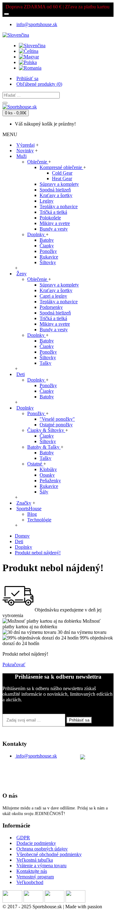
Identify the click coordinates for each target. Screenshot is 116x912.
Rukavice (49, 256)
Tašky (45, 363)
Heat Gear (62, 178)
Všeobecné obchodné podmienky (49, 854)
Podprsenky (51, 307)
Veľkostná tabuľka (34, 860)
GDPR (23, 837)
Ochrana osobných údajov (42, 848)
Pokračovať (13, 664)
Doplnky (36, 234)
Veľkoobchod (29, 882)
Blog (32, 514)
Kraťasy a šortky (56, 195)
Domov (22, 535)
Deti (19, 541)
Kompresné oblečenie (61, 167)
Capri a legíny (53, 296)
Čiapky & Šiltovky (46, 430)
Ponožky (48, 251)
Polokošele (50, 217)
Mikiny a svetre (55, 223)
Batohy (47, 240)
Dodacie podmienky (36, 843)
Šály (44, 491)
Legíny (47, 201)
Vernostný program (35, 876)
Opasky (47, 475)
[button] (15, 33)
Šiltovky (48, 262)
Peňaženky (50, 480)
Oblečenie (37, 161)
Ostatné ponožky (56, 424)
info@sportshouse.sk (36, 755)
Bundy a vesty (54, 228)
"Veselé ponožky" (57, 419)
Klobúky (48, 469)
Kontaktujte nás (31, 871)
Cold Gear (62, 173)
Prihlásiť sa (79, 720)
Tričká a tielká (53, 212)
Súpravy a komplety (59, 184)
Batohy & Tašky (44, 447)
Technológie (39, 519)
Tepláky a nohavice (59, 206)
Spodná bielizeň (55, 189)
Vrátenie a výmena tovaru (41, 865)
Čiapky (47, 245)
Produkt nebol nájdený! (38, 552)
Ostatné (35, 463)
